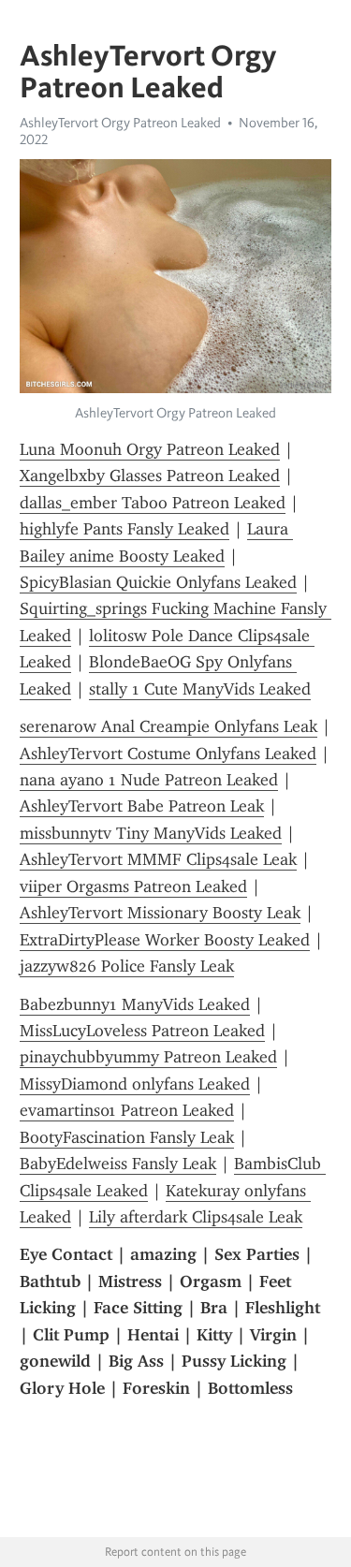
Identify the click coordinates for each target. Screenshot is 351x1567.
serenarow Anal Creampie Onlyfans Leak (168, 726)
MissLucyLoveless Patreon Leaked (142, 1030)
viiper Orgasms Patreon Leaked (133, 886)
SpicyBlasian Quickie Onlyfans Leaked (158, 582)
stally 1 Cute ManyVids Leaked (200, 689)
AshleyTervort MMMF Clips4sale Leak (158, 859)
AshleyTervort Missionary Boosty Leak (160, 912)
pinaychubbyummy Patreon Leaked (148, 1057)
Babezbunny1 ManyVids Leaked (135, 1004)
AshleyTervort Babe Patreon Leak (142, 806)
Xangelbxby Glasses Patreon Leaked (150, 475)
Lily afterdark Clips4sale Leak (195, 1217)
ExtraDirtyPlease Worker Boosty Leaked (165, 940)
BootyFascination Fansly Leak (127, 1137)
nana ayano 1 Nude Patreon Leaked (149, 779)
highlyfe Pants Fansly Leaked (124, 529)
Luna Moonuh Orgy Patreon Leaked (150, 449)
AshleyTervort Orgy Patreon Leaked (120, 122)
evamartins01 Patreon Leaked (127, 1110)
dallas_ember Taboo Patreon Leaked (152, 502)
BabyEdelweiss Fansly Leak (118, 1163)
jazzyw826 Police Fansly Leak (127, 966)
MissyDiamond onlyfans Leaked (135, 1084)
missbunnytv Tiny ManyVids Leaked (151, 833)
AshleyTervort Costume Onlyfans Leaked (168, 753)
